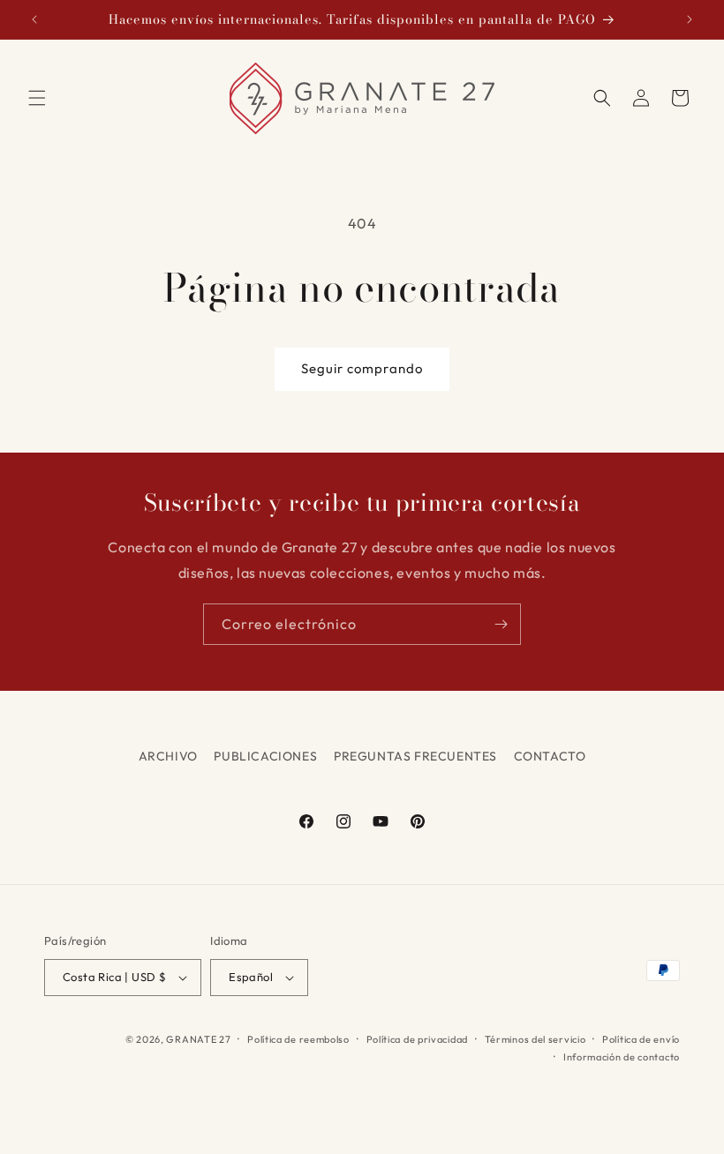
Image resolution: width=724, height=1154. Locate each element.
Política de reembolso (298, 1039)
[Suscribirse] (500, 624)
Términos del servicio (535, 1039)
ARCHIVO (168, 756)
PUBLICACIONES (265, 756)
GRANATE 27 (198, 1039)
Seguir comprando (362, 368)
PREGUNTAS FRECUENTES (415, 756)
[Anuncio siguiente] (689, 19)
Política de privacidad (417, 1039)
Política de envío (641, 1039)
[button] (37, 98)
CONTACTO (550, 756)
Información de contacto (621, 1057)
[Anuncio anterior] (34, 19)
